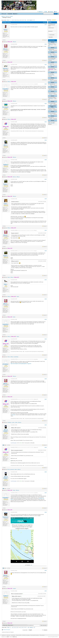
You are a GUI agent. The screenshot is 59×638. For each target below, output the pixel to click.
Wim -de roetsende (10, 469)
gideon (5, 144)
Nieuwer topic (10, 625)
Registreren (15, 13)
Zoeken (46, 11)
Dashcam (52, 42)
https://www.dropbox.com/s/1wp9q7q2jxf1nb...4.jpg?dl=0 (21, 363)
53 (17, 627)
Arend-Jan (5, 68)
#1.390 (45, 250)
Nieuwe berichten (19, 635)
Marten (51, 104)
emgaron (14, 588)
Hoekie (8, 277)
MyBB (8, 636)
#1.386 (45, 159)
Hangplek (11, 16)
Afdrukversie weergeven (6, 629)
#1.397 (45, 399)
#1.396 (45, 378)
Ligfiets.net (40, 11)
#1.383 (45, 103)
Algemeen (7, 16)
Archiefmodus (13, 635)
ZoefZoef (5, 164)
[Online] (5, 127)
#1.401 (45, 492)
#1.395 (45, 359)
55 (20, 627)
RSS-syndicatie (42, 635)
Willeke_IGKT (36, 399)
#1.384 (45, 121)
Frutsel (5, 203)
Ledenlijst (51, 11)
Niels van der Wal (51, 59)
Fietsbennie (9, 422)
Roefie (5, 284)
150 (28, 627)
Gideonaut (50, 50)
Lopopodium (5, 88)
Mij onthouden (51, 34)
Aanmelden (10, 13)
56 (22, 627)
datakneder (50, 89)
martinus (50, 118)
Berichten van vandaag (26, 635)
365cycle (14, 41)
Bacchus (14, 176)
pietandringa (16, 356)
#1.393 (45, 319)
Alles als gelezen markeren (34, 635)
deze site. (13, 414)
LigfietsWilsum (50, 44)
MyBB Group (15, 636)
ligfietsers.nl (3, 16)
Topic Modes (45, 22)
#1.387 (45, 179)
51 (14, 627)
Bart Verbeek (5, 107)
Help (56, 11)
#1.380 (45, 44)
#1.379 (45, 24)
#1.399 (45, 447)
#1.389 (45, 230)
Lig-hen (5, 29)
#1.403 (45, 570)
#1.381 (45, 64)
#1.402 (45, 512)
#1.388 (45, 198)
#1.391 (45, 279)
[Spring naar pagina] (34, 20)
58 (25, 627)
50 (12, 627)
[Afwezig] (7, 235)
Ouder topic (5, 625)
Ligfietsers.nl (4, 635)
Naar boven (8, 635)
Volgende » (31, 627)
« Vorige (8, 627)
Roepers (5, 184)
